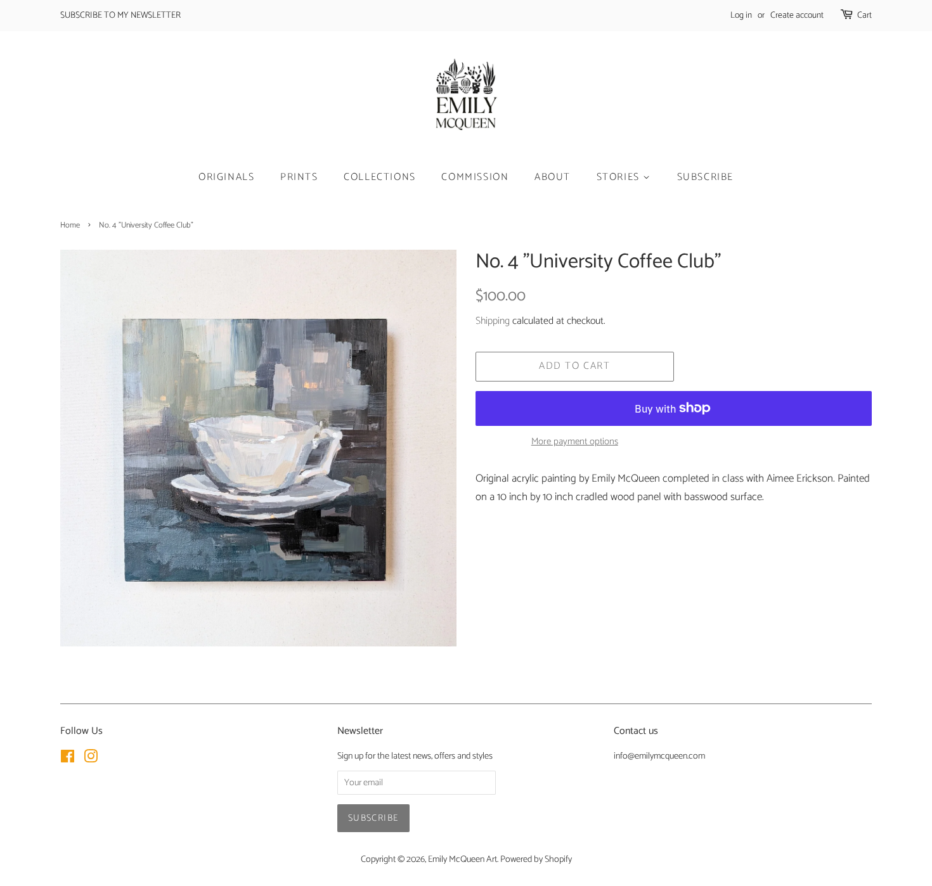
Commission (474, 177)
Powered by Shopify (536, 859)
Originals (226, 177)
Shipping (493, 321)
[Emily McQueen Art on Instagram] (91, 759)
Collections (380, 177)
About (552, 177)
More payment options (574, 441)
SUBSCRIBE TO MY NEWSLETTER (120, 15)
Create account (797, 15)
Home (70, 225)
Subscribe (705, 177)
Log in (741, 15)
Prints (299, 177)
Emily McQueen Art (462, 859)
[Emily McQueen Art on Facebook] (67, 759)
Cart (864, 15)
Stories (620, 177)
